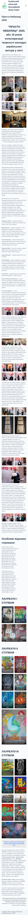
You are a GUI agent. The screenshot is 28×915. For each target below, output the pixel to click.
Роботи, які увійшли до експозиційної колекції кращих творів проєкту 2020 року (14, 843)
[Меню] (25, 5)
